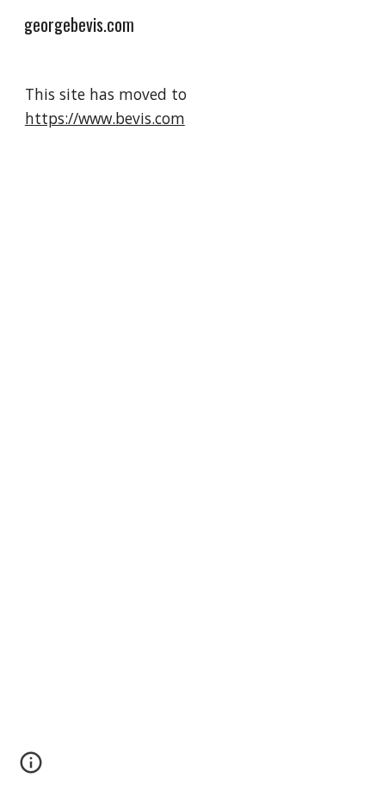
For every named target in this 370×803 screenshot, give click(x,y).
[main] (185, 106)
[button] (31, 768)
